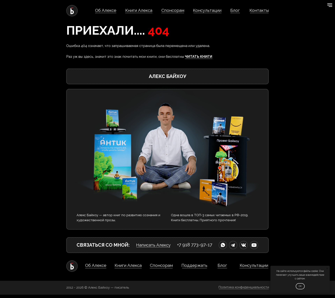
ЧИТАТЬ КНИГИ (198, 56)
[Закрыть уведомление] (327, 268)
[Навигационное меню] (329, 5)
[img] (223, 245)
